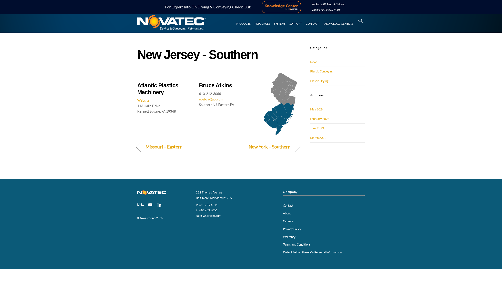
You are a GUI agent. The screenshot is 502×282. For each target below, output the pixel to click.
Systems (280, 23)
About (287, 213)
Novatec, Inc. (148, 218)
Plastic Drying (319, 81)
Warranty (289, 237)
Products (243, 23)
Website (143, 100)
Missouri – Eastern (164, 146)
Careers (288, 221)
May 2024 (317, 109)
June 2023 (317, 128)
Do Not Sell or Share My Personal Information (312, 252)
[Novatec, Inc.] (171, 28)
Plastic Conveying (321, 71)
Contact (312, 23)
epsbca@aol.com (211, 99)
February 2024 (319, 118)
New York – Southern (270, 146)
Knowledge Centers (338, 23)
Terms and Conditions (297, 244)
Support (295, 23)
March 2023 (318, 137)
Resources (262, 23)
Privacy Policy (292, 229)
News (313, 62)
